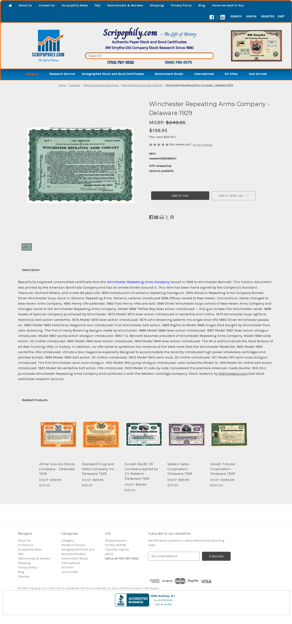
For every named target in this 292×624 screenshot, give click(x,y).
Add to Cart (58, 438)
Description (31, 270)
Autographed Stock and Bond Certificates (113, 74)
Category (31, 74)
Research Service (62, 74)
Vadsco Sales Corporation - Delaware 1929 (179, 469)
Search (235, 16)
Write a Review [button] (202, 145)
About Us (25, 5)
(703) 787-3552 (120, 62)
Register (267, 16)
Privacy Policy (181, 5)
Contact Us (47, 5)
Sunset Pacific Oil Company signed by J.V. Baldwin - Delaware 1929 (141, 471)
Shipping (157, 5)
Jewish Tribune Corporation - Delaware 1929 (222, 469)
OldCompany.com (233, 374)
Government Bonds (169, 74)
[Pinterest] (172, 217)
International (204, 74)
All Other (231, 74)
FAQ (97, 5)
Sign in (251, 16)
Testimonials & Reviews (125, 5)
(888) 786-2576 (178, 62)
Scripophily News (75, 5)
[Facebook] (211, 17)
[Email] (156, 217)
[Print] (161, 217)
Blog (201, 5)
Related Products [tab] (35, 400)
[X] (217, 17)
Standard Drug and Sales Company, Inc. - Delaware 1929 (99, 469)
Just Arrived (258, 74)
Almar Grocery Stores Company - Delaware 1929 (57, 469)
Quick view (58, 430)
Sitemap (23, 576)
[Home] (10, 6)
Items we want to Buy (228, 5)
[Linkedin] (222, 17)
